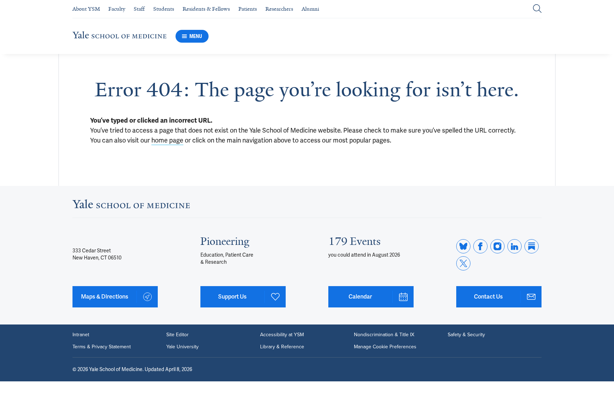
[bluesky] (463, 246)
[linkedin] (514, 246)
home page (167, 140)
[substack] (531, 246)
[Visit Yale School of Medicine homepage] (131, 206)
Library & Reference (282, 347)
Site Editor (177, 335)
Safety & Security (466, 335)
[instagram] (497, 246)
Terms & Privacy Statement (101, 347)
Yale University (182, 347)
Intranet (80, 335)
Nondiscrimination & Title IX (384, 335)
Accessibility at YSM (282, 335)
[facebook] (480, 246)
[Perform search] (537, 9)
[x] (463, 263)
